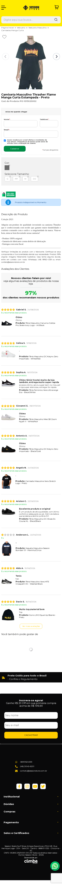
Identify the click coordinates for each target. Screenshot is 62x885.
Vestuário (21, 27)
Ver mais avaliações (31, 626)
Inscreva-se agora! (31, 700)
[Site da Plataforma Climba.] (31, 860)
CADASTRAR (31, 735)
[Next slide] (56, 56)
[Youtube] (35, 788)
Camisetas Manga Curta (12, 30)
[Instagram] (27, 788)
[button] (27, 88)
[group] (31, 677)
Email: (7, 130)
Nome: (7, 119)
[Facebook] (19, 788)
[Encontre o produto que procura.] (56, 19)
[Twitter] (43, 788)
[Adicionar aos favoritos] (4, 37)
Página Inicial (7, 27)
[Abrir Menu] (3, 8)
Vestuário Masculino (37, 27)
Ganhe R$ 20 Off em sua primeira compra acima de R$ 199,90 (31, 704)
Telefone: (44, 119)
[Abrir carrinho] (57, 7)
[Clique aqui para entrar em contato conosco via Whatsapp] (55, 866)
